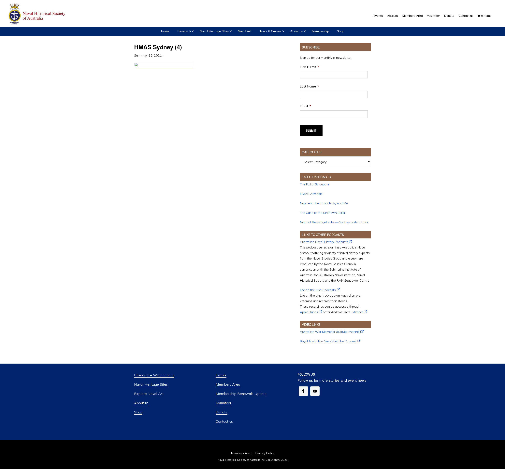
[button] (495, 13)
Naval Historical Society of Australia (37, 14)
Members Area (228, 384)
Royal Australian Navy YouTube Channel (328, 341)
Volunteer (223, 403)
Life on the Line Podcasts (318, 290)
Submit (311, 130)
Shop (138, 412)
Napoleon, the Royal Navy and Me (324, 203)
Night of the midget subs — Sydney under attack (334, 222)
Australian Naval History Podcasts (324, 242)
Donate (221, 412)
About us (141, 403)
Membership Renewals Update (241, 393)
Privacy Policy (264, 453)
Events (221, 375)
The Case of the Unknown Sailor (322, 213)
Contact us (224, 421)
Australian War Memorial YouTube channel (329, 332)
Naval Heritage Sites (151, 384)
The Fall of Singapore (314, 184)
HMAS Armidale (311, 194)
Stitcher (357, 312)
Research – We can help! (154, 375)
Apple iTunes (309, 312)
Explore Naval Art (149, 393)
